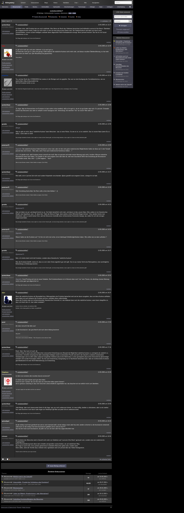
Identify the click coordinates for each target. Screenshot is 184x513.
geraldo (4, 124)
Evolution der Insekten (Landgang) (122, 74)
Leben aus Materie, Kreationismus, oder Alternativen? (31, 493)
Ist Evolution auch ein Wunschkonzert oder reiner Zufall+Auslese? (123, 58)
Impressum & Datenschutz (8, 507)
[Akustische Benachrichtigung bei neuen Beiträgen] (4, 459)
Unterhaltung (121, 7)
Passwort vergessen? (123, 29)
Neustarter (104, 484)
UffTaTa (104, 478)
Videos (55, 3)
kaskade (6, 478)
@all (17, 154)
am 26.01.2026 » (102, 488)
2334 (32, 484)
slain (3, 292)
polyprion (5, 75)
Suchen (72, 17)
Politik (26, 7)
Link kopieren (6, 31)
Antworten (64, 17)
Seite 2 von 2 (6, 21)
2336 (39, 484)
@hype (18, 128)
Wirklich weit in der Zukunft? (22, 476)
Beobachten (53, 17)
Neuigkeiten (95, 3)
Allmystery (9, 3)
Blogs (46, 3)
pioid (3, 322)
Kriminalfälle (45, 7)
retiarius (6, 501)
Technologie (82, 7)
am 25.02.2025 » (102, 499)
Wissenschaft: (8, 476)
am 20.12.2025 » (102, 493)
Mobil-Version (26, 507)
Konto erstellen (124, 32)
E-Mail (74, 13)
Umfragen (110, 7)
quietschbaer (6, 25)
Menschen (5, 7)
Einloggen (124, 25)
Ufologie (92, 7)
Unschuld (104, 495)
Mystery (35, 7)
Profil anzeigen (6, 63)
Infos (79, 17)
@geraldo (19, 149)
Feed (70, 13)
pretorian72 (5, 145)
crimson (4, 436)
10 (34, 495)
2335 (35, 484)
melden (108, 42)
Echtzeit (23, 3)
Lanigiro (103, 490)
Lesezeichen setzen (8, 33)
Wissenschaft (16, 7)
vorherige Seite (106, 459)
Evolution (57, 13)
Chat (76, 3)
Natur (100, 7)
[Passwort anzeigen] (130, 22)
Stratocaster (7, 495)
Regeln (19, 507)
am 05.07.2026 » (102, 482)
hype (3, 46)
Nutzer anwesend (123, 12)
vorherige (105, 21)
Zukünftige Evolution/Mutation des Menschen (28, 499)
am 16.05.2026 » (102, 476)
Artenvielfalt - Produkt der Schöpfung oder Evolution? (31, 482)
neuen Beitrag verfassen (57, 466)
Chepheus (5, 372)
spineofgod (5, 421)
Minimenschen (18, 488)
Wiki (85, 3)
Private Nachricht (7, 65)
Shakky (6, 490)
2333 (29, 484)
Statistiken (66, 3)
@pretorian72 (20, 208)
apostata (6, 484)
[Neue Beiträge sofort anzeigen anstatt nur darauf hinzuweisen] (8, 459)
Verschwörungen (69, 7)
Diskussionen (35, 3)
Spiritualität (56, 7)
